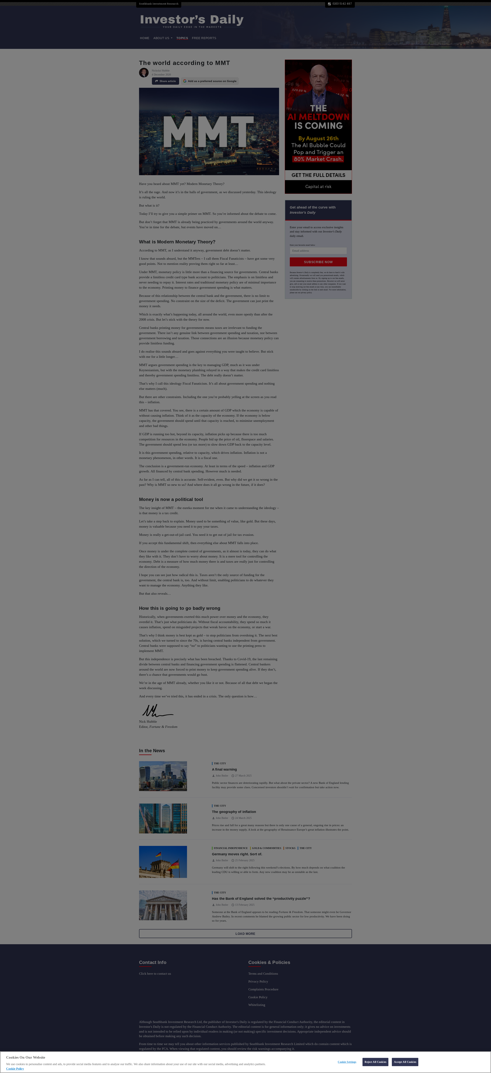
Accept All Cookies (405, 1061)
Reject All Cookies (375, 1061)
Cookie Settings (347, 1061)
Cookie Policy (15, 1068)
